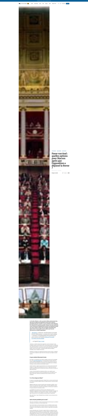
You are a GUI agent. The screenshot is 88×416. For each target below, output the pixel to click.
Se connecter (63, 3)
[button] (58, 3)
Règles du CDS (54, 3)
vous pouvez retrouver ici (38, 360)
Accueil (32, 3)
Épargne (46, 3)
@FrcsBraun (34, 332)
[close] (87, 0)
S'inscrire (67, 3)
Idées (43, 3)
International (36, 3)
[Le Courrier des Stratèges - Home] (24, 3)
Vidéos (50, 3)
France (40, 3)
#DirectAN (47, 337)
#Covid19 (52, 337)
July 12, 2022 (41, 341)
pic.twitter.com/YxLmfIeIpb (37, 338)
